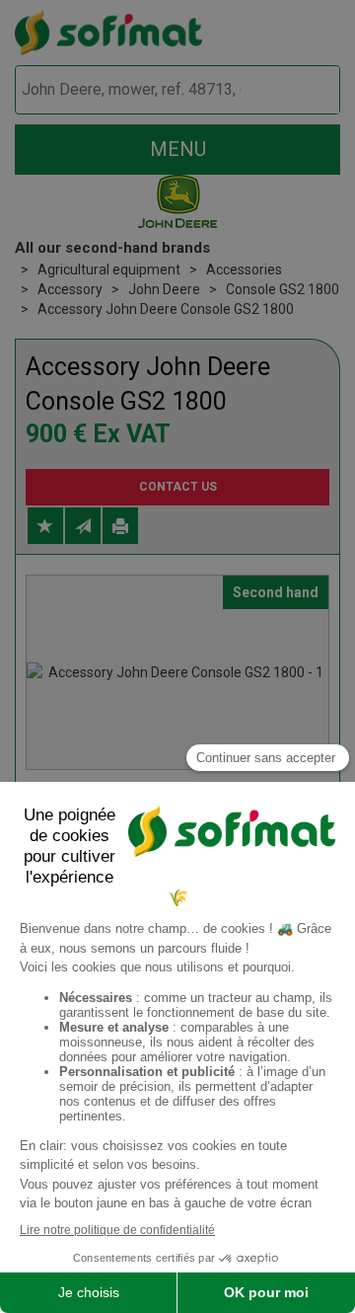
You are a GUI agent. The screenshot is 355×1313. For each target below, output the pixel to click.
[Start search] (302, 90)
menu (178, 149)
